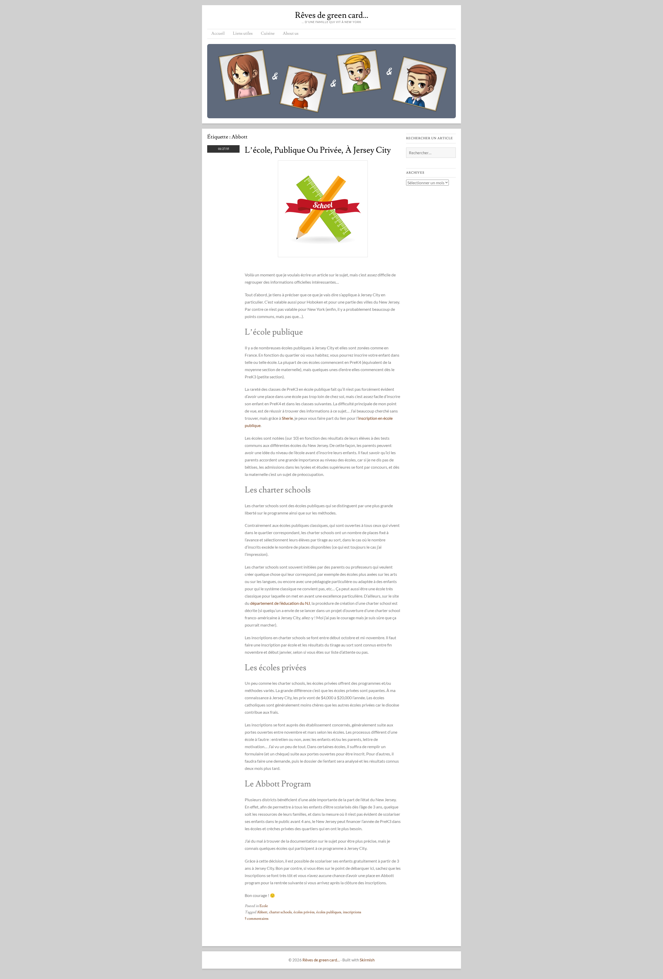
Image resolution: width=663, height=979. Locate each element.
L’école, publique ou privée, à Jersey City (318, 150)
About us (290, 33)
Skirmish (367, 960)
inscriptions (352, 912)
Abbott (262, 912)
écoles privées (304, 912)
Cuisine (268, 33)
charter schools (280, 912)
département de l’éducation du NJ (280, 603)
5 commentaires (257, 918)
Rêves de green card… (331, 15)
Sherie (287, 418)
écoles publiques (328, 912)
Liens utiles (243, 33)
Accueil (218, 33)
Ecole (264, 906)
